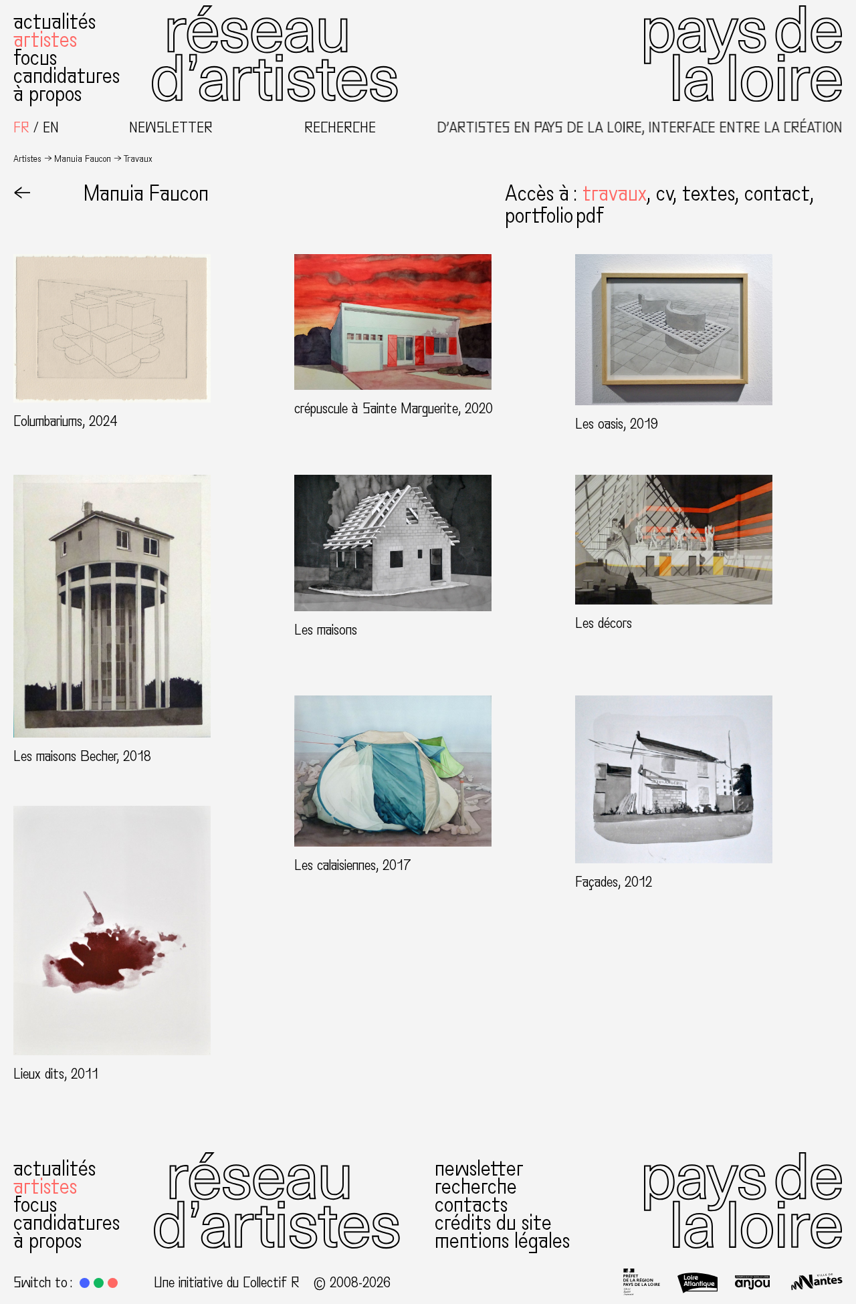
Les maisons (325, 630)
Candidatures (66, 76)
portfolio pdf (554, 216)
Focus (35, 58)
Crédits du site (493, 1223)
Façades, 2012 (613, 882)
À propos (47, 94)
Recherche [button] (340, 128)
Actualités (54, 22)
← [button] (22, 194)
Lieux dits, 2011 (55, 1074)
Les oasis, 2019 (616, 424)
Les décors (603, 623)
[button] (619, 194)
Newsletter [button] (171, 128)
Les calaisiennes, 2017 (352, 865)
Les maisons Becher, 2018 (82, 756)
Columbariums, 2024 (65, 421)
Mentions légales (502, 1241)
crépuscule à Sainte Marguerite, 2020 (393, 409)
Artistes (45, 40)
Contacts (471, 1205)
